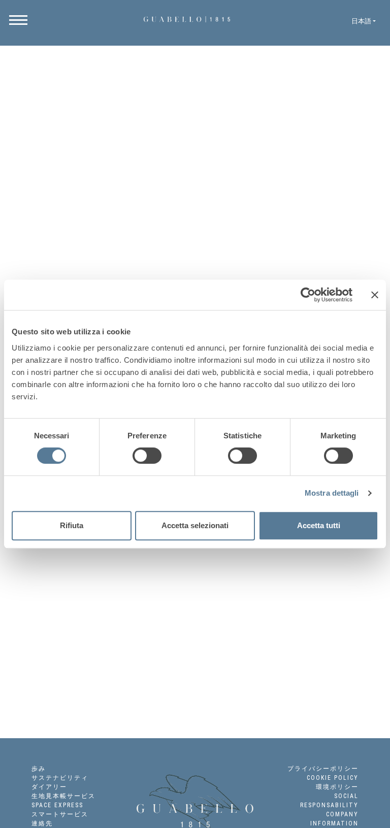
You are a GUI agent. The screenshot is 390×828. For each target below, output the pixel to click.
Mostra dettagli (332, 493)
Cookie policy (333, 777)
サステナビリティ (59, 777)
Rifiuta (71, 525)
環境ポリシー (337, 786)
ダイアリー (49, 786)
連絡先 (42, 823)
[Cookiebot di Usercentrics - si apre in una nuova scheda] (308, 294)
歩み (38, 768)
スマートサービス (59, 814)
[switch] (147, 455)
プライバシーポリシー (323, 768)
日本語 (361, 21)
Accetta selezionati (195, 525)
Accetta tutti (318, 525)
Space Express (57, 805)
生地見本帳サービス (63, 796)
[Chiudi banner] (374, 294)
